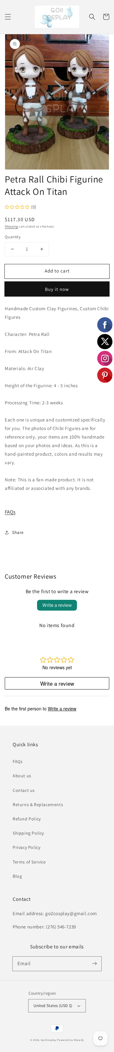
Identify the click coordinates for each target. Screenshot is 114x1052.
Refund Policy (27, 819)
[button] (8, 17)
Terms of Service (29, 862)
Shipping (11, 226)
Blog (17, 876)
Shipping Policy (28, 833)
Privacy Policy (26, 847)
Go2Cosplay (48, 1040)
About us (22, 776)
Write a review (57, 605)
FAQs (10, 512)
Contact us (24, 790)
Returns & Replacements (38, 804)
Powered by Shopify (70, 1040)
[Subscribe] (94, 964)
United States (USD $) (53, 1005)
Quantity (13, 237)
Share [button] (18, 532)
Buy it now (57, 289)
